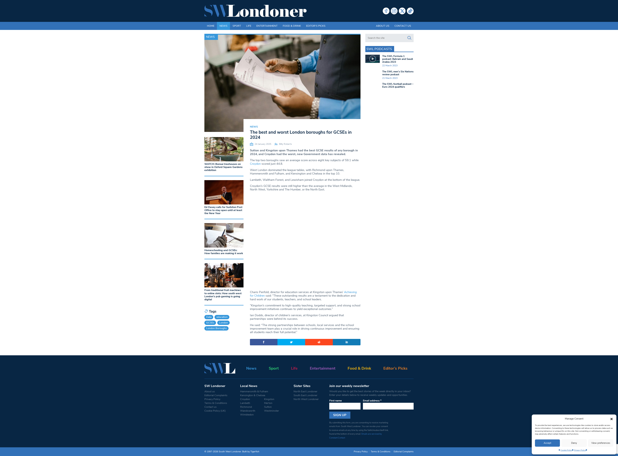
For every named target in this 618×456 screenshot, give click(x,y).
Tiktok (410, 11)
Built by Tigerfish (250, 451)
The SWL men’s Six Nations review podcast (397, 73)
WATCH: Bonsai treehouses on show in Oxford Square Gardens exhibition (223, 167)
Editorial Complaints (215, 395)
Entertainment (267, 26)
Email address (372, 400)
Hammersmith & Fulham (254, 391)
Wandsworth (247, 411)
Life (248, 26)
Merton (268, 403)
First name (335, 400)
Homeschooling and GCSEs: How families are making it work (223, 252)
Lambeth (245, 403)
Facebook (386, 11)
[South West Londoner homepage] (255, 11)
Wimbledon (247, 414)
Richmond (246, 407)
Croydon (255, 164)
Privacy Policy (580, 450)
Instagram (394, 11)
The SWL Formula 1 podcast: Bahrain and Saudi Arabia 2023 (397, 59)
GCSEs (210, 322)
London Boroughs (216, 328)
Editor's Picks (315, 26)
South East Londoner (305, 395)
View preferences (600, 443)
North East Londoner (305, 391)
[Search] (409, 38)
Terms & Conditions (215, 403)
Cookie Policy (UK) (215, 411)
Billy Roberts (285, 144)
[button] (611, 418)
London (223, 322)
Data (208, 317)
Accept (547, 443)
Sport (237, 26)
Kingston (269, 399)
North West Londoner (306, 399)
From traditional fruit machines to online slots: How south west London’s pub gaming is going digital (223, 294)
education (222, 317)
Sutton (268, 407)
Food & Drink (292, 26)
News (223, 26)
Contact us (402, 26)
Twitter (402, 11)
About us (382, 26)
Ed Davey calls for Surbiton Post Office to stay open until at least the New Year (223, 210)
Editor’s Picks (395, 368)
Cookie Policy (566, 450)
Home (210, 26)
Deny (574, 443)
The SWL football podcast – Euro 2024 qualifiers (397, 85)
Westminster (271, 411)
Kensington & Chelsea (252, 395)
